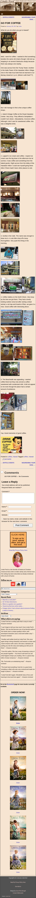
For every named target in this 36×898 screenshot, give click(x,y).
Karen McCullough (21, 891)
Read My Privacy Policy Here (18, 550)
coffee (10, 457)
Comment (6, 491)
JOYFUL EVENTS (7, 17)
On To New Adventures (9, 602)
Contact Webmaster (18, 893)
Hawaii (15, 457)
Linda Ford (8, 896)
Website (4, 515)
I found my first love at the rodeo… (12, 606)
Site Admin (18, 886)
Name (4, 507)
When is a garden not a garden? (12, 604)
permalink (7, 459)
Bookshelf (10, 684)
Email (4, 511)
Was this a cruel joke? (9, 599)
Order (18, 753)
